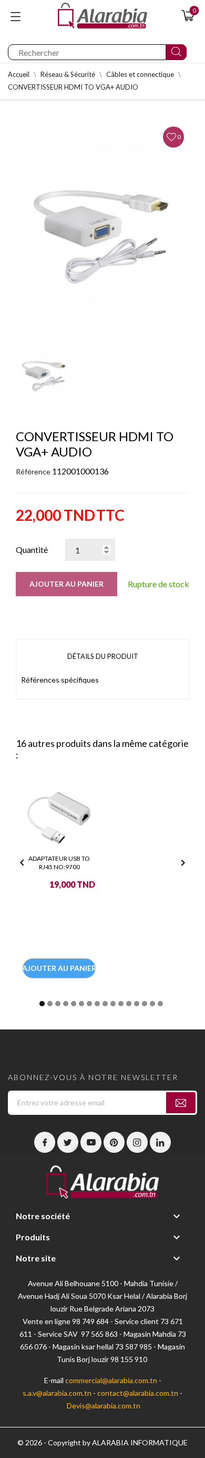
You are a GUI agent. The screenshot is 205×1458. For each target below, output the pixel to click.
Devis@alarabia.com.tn (103, 1405)
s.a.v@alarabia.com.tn (57, 1392)
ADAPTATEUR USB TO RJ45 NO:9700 (59, 862)
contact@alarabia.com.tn (137, 1392)
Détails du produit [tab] (102, 656)
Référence (33, 471)
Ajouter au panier (66, 583)
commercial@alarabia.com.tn (111, 1380)
